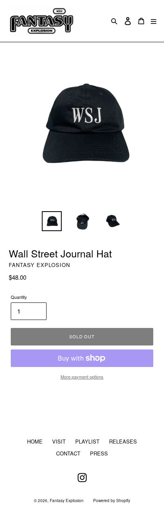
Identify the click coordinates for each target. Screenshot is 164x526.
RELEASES (123, 441)
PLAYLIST (87, 441)
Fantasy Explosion (67, 500)
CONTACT (68, 453)
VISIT (59, 441)
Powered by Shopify (111, 500)
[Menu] (153, 21)
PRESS (99, 453)
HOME (35, 441)
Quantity (19, 297)
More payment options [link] (82, 376)
